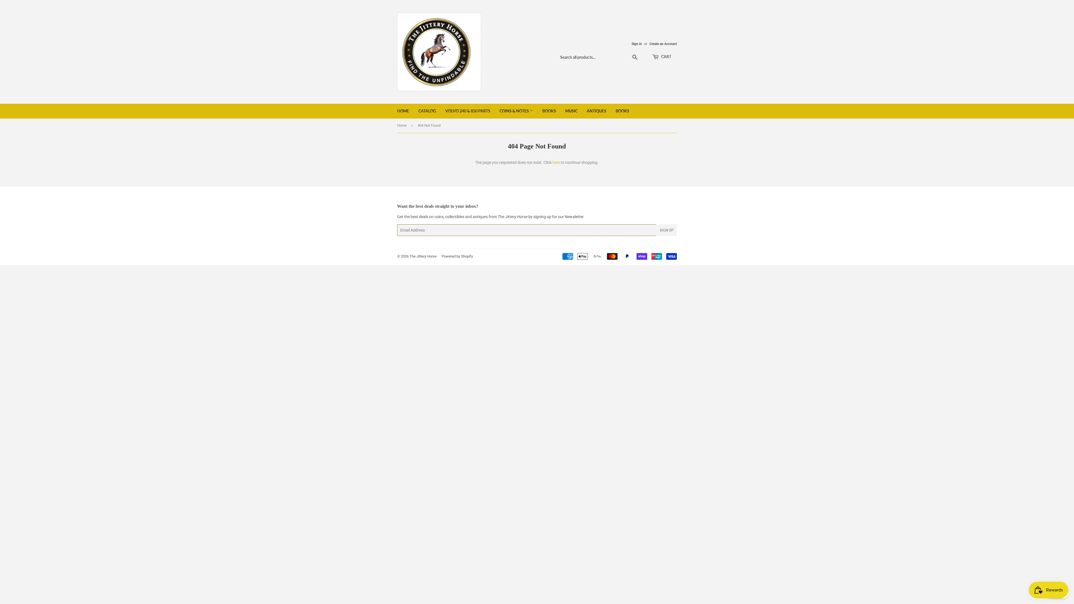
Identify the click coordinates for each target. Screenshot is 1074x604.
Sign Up (666, 230)
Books (549, 110)
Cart (665, 56)
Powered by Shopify (457, 256)
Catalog (427, 110)
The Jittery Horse (423, 256)
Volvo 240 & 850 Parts (467, 110)
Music (571, 110)
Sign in (637, 44)
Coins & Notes (515, 110)
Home (403, 110)
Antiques (596, 110)
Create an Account (663, 44)
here (556, 162)
